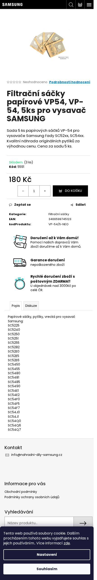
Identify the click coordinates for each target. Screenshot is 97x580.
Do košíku (73, 190)
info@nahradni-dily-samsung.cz (36, 454)
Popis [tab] (16, 305)
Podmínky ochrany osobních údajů (32, 497)
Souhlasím (47, 568)
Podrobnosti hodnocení (69, 82)
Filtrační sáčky (58, 214)
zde (67, 543)
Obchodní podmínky (21, 491)
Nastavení (47, 554)
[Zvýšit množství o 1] (44, 191)
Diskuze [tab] (31, 305)
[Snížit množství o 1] (23, 191)
